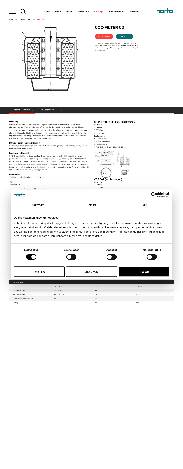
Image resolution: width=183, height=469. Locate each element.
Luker (58, 11)
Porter (69, 11)
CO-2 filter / (32, 19)
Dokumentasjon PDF (50, 109)
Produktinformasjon (21, 109)
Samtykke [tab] (38, 204)
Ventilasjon (98, 11)
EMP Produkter (116, 11)
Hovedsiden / (13, 19)
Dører (47, 11)
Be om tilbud (104, 36)
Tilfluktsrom (83, 11)
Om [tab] (145, 204)
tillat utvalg (91, 271)
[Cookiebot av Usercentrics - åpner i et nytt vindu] (153, 194)
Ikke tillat (39, 271)
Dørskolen (134, 11)
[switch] (71, 257)
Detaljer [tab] (92, 204)
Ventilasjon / (23, 19)
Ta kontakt (125, 36)
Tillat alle (143, 271)
